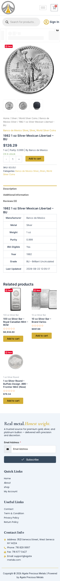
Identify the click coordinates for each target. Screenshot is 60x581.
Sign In (54, 22)
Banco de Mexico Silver (15, 130)
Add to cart (35, 158)
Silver (14, 118)
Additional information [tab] (16, 194)
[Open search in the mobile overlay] (21, 22)
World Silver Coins (28, 118)
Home (6, 118)
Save (10, 46)
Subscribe (32, 459)
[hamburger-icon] (43, 7)
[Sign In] (46, 22)
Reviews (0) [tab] (10, 201)
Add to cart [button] (13, 338)
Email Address (12, 442)
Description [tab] (10, 188)
